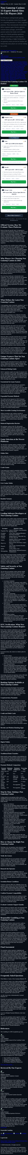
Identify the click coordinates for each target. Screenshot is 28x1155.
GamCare (16, 1133)
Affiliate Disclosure (19, 1141)
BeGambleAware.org (14, 220)
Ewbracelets (4, 1)
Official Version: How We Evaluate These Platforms (14, 61)
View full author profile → (7, 1064)
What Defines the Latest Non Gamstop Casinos (15, 64)
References (12, 79)
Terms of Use (11, 1141)
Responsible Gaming (10, 1142)
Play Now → (14, 108)
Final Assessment (14, 78)
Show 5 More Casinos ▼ (14, 215)
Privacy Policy (4, 1141)
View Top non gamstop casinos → (9, 50)
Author (2, 2)
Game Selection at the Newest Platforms (14, 67)
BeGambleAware (8, 1133)
